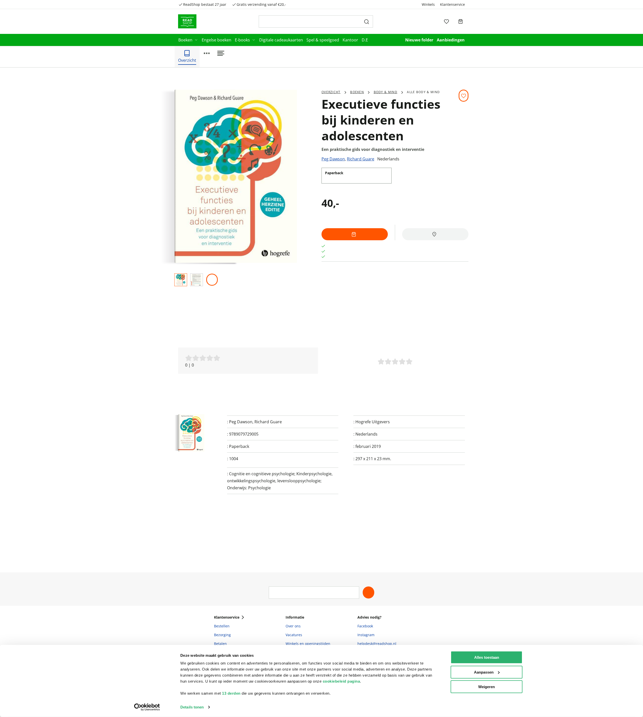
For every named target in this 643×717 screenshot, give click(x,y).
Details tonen (192, 707)
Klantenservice (452, 4)
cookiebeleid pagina (341, 681)
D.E (365, 40)
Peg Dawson (333, 159)
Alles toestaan (486, 657)
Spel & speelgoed (322, 40)
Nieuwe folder (419, 40)
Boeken (185, 40)
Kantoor (350, 40)
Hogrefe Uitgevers (372, 422)
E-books (242, 40)
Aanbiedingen (451, 40)
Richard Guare (360, 159)
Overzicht (331, 92)
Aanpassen (484, 672)
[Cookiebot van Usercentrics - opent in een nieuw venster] (147, 707)
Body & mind (385, 92)
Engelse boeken (216, 40)
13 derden (231, 693)
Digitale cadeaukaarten (281, 40)
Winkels (428, 4)
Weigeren (486, 687)
